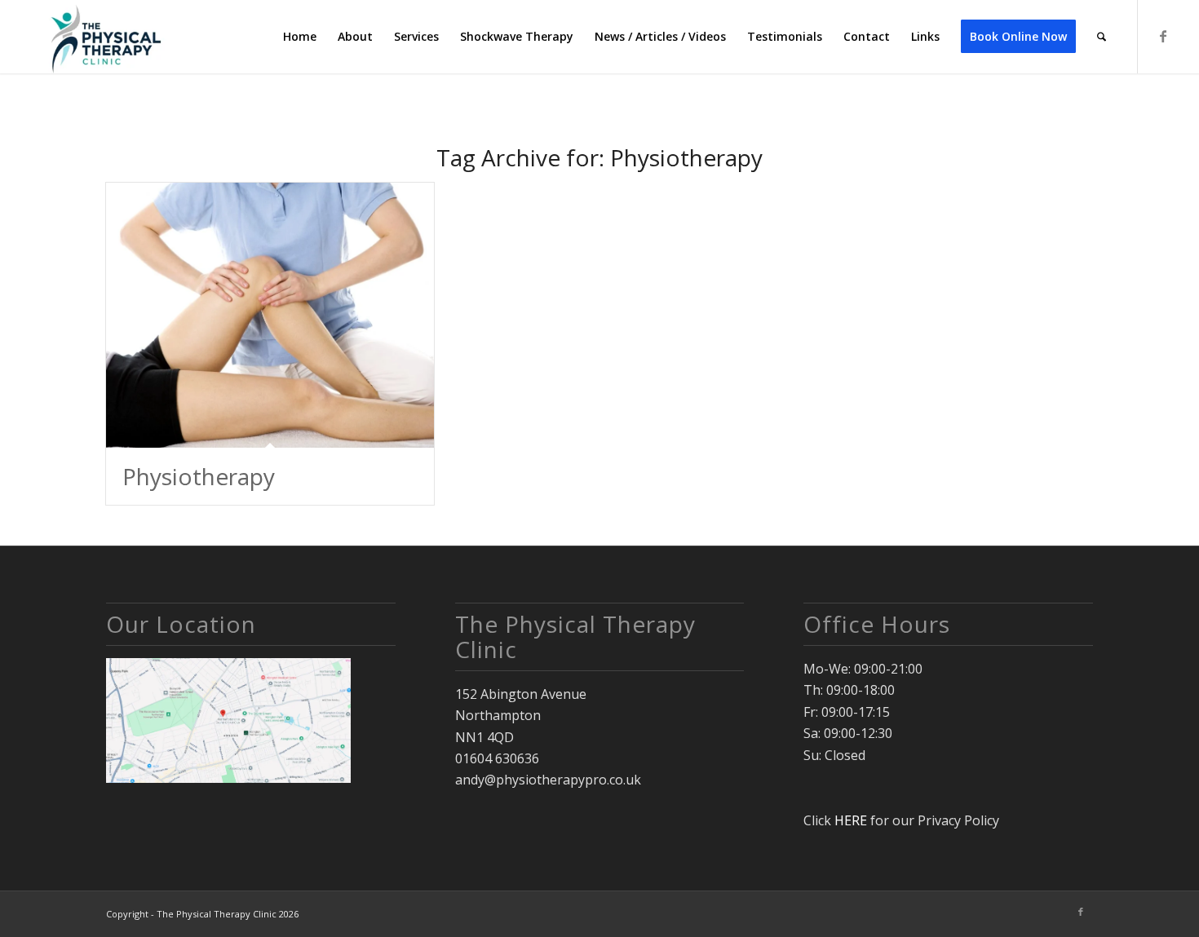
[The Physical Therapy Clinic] (104, 36)
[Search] (1101, 36)
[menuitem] (299, 36)
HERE (850, 820)
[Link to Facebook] (1163, 36)
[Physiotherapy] (270, 315)
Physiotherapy (198, 476)
